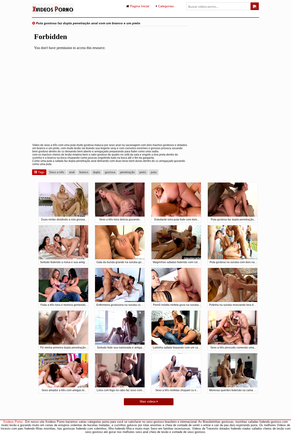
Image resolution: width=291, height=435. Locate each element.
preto (142, 172)
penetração (127, 172)
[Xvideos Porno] (53, 13)
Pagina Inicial (139, 6)
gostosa (110, 172)
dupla (96, 172)
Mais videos (148, 401)
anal (72, 172)
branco (83, 172)
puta (153, 172)
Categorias (165, 6)
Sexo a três (56, 172)
